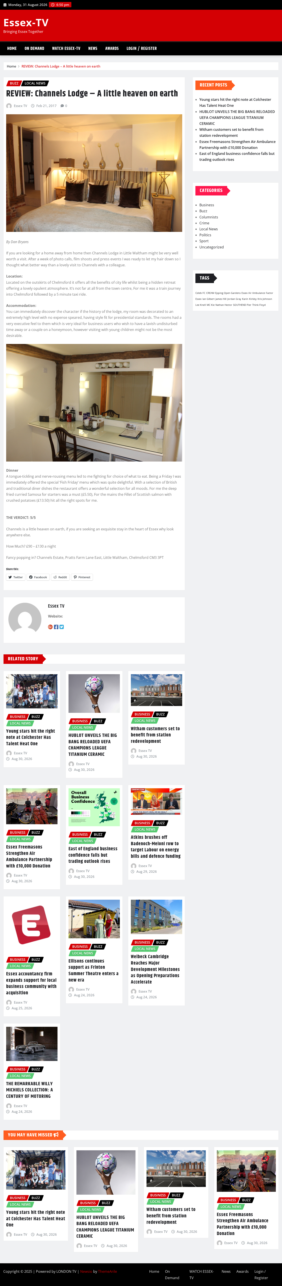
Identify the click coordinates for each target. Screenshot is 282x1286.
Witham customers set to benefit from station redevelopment (155, 735)
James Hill (220, 298)
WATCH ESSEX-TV (66, 48)
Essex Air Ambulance (253, 293)
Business (206, 205)
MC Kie (211, 304)
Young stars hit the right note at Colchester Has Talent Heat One (30, 738)
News (92, 48)
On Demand (34, 48)
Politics (205, 235)
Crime (204, 223)
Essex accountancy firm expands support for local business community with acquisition (31, 983)
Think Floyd (259, 304)
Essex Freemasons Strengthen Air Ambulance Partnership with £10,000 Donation (29, 856)
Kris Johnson (265, 298)
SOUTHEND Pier (242, 304)
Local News (208, 229)
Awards (112, 48)
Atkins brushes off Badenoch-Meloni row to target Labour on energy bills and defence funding (156, 847)
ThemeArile (107, 1271)
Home (12, 48)
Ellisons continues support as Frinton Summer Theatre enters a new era (94, 970)
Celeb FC (200, 293)
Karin (245, 298)
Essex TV (20, 105)
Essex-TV (26, 22)
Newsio (86, 1271)
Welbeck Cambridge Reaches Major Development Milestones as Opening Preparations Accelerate (155, 969)
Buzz (203, 210)
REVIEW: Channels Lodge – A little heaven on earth (61, 66)
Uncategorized (211, 247)
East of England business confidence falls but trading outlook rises (93, 855)
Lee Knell (200, 304)
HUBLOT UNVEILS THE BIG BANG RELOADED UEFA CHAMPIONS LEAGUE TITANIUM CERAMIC (93, 745)
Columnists (208, 217)
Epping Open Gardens (228, 293)
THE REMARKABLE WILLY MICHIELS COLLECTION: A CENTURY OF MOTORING (29, 1090)
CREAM (210, 293)
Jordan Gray (234, 298)
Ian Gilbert (208, 298)
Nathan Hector (223, 304)
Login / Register (142, 48)
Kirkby (253, 298)
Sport (204, 240)
